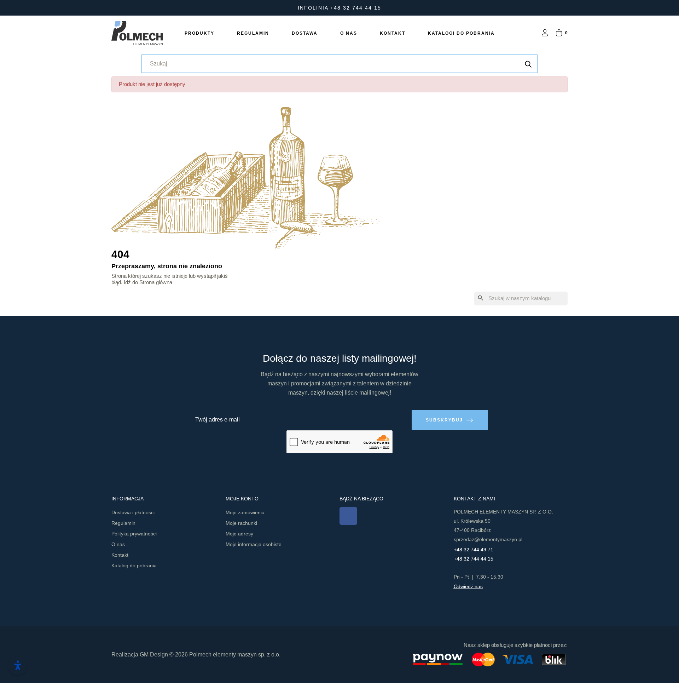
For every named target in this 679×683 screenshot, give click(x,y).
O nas (118, 544)
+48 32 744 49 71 (473, 549)
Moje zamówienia (245, 512)
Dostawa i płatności (133, 512)
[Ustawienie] (545, 33)
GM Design (154, 655)
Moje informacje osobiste (254, 544)
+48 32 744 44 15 (473, 559)
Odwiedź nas (468, 586)
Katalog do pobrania (134, 565)
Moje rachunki (241, 523)
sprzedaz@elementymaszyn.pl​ (488, 539)
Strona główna (155, 282)
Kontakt (119, 555)
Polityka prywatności (134, 533)
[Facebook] (348, 516)
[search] (528, 64)
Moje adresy (239, 533)
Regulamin (123, 523)
